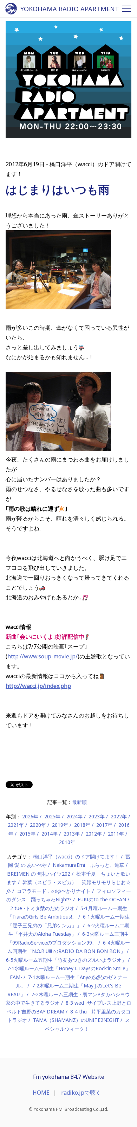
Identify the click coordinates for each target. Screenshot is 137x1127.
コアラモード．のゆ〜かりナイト (54, 891)
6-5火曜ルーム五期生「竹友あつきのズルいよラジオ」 (66, 960)
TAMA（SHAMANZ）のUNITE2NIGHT (76, 1020)
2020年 (38, 825)
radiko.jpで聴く (81, 1092)
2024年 (74, 816)
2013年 (72, 833)
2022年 (119, 816)
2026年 (30, 816)
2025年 (52, 816)
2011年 (116, 833)
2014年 (49, 833)
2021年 (16, 825)
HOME (41, 1092)
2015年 (27, 833)
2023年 (97, 816)
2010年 (67, 842)
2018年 (82, 825)
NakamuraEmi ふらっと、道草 (88, 865)
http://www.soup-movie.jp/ (42, 656)
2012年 (94, 833)
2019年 (60, 825)
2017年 (104, 825)
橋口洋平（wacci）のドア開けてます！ (76, 856)
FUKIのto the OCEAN (102, 899)
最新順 (79, 802)
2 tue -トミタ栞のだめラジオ (42, 908)
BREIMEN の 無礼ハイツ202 (38, 873)
